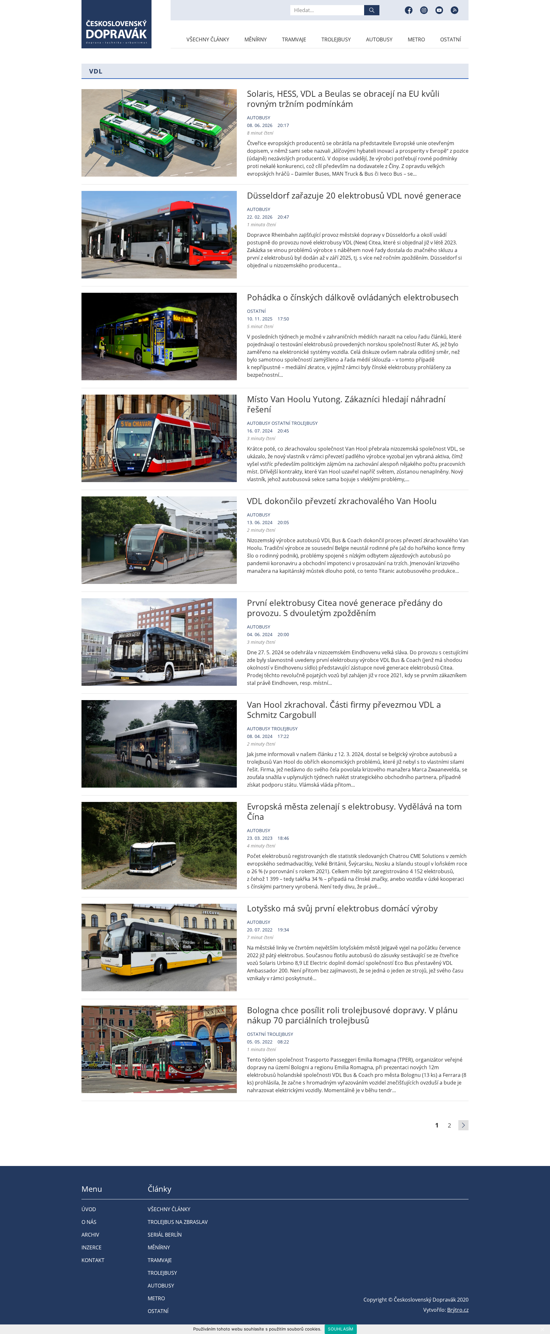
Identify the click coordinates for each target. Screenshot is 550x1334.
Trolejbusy (336, 39)
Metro (416, 39)
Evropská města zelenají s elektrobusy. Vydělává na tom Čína (354, 811)
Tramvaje (294, 39)
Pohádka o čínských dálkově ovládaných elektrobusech (353, 297)
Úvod (88, 1209)
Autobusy (379, 39)
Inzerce (91, 1247)
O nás (88, 1221)
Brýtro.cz (458, 1309)
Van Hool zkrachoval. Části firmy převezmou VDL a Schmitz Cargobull (344, 709)
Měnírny (255, 39)
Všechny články (208, 39)
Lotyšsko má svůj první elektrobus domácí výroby (342, 908)
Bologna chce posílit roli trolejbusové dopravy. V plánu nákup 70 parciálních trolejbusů (352, 1015)
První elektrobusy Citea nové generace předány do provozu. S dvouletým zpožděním (345, 608)
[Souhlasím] (542, 1329)
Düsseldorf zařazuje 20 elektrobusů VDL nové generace (354, 195)
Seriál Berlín (165, 1234)
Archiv (90, 1234)
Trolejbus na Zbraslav (178, 1221)
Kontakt (92, 1260)
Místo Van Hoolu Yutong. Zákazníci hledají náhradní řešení (346, 404)
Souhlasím (340, 1328)
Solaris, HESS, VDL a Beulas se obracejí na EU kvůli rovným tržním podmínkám (343, 98)
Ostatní (450, 39)
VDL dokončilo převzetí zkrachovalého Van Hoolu (342, 501)
